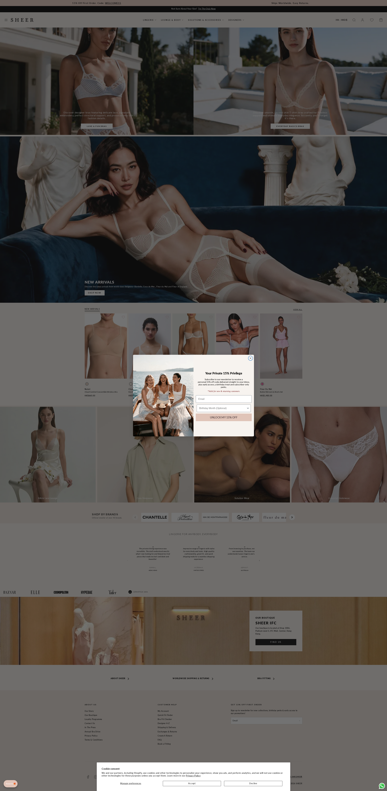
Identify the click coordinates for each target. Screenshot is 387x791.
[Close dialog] (250, 358)
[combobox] (222, 408)
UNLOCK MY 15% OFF (223, 417)
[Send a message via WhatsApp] (381, 785)
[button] (11, 783)
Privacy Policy (193, 775)
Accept (192, 783)
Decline (253, 783)
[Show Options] (247, 408)
